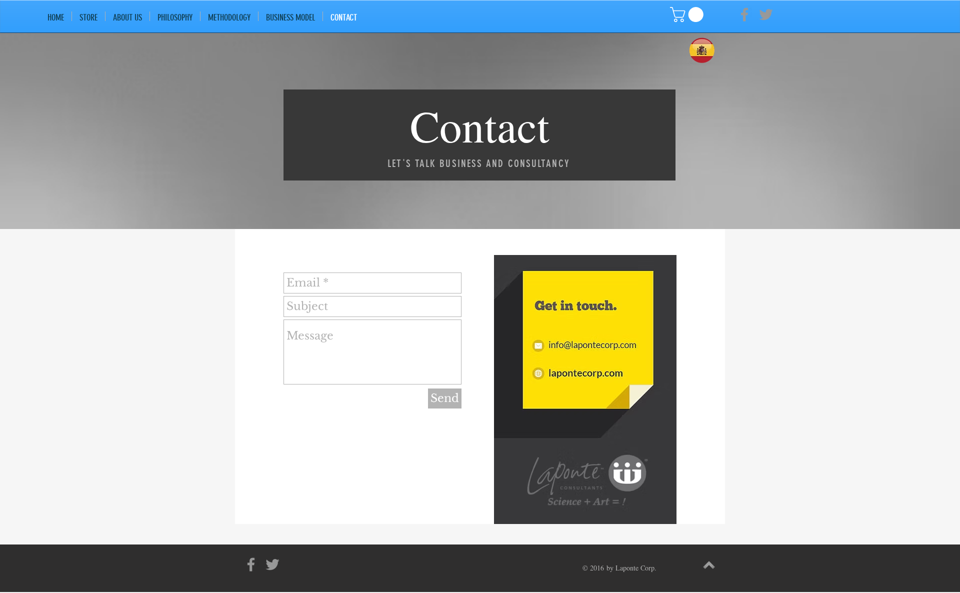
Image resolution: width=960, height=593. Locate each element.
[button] (688, 14)
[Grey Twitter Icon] (766, 15)
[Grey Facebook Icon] (745, 15)
